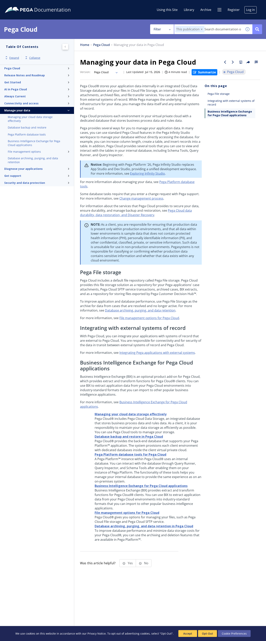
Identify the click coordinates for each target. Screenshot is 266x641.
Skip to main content (17, 4)
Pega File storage (219, 94)
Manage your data (17, 110)
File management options (24, 151)
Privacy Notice (96, 633)
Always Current (15, 96)
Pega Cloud (12, 68)
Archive (205, 10)
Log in (250, 10)
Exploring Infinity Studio (147, 173)
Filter (157, 29)
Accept (187, 633)
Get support (12, 176)
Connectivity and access (21, 103)
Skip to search (47, 4)
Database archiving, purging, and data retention (33, 160)
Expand (14, 58)
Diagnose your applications (23, 169)
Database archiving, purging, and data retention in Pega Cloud (144, 526)
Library (189, 10)
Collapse (34, 58)
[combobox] (208, 29)
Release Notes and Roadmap (24, 75)
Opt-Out (207, 633)
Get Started (12, 82)
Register (234, 10)
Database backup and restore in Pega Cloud (129, 436)
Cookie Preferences (234, 633)
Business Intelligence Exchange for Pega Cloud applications (34, 143)
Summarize (207, 72)
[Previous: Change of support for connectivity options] (225, 62)
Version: (85, 72)
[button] (201, 29)
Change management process (141, 198)
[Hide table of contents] (65, 47)
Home (84, 45)
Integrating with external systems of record (231, 102)
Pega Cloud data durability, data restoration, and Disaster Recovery (136, 212)
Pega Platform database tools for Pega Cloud (130, 454)
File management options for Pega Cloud (149, 318)
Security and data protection (24, 183)
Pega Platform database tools (27, 134)
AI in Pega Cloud (15, 89)
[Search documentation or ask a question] (257, 29)
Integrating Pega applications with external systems (157, 352)
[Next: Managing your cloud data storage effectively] (233, 62)
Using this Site (167, 10)
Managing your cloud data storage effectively (30, 119)
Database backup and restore (27, 127)
